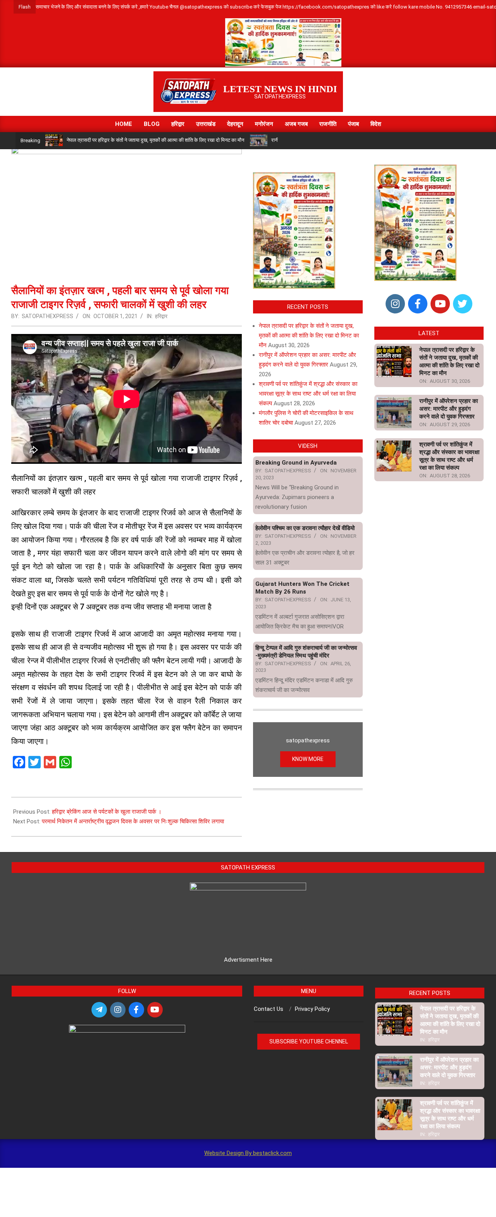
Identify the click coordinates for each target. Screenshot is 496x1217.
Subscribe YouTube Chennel (308, 1041)
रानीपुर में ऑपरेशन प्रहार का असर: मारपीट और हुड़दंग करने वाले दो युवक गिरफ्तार (448, 409)
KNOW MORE (308, 759)
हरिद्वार (161, 316)
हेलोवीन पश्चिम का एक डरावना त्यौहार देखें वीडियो (305, 528)
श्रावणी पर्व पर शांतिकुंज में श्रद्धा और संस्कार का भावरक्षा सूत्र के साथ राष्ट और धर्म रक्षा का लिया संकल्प (308, 393)
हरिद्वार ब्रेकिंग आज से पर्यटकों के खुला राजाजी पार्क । (107, 811)
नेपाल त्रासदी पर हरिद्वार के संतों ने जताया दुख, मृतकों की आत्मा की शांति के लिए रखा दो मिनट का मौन (155, 140)
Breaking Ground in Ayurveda (296, 462)
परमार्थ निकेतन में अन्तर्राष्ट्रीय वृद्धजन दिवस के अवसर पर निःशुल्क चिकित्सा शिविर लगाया (133, 821)
